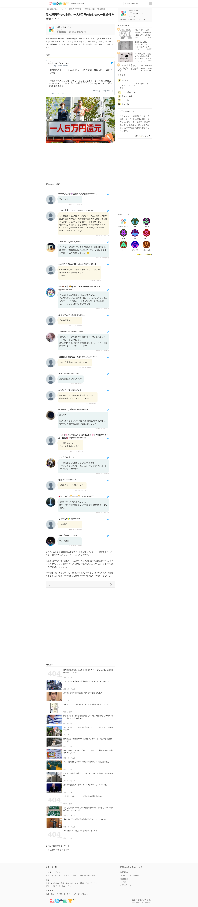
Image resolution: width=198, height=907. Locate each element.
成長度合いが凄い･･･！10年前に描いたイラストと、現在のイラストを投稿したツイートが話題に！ (143, 46)
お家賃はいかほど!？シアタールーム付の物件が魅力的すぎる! (85, 704)
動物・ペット (67, 746)
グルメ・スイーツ (69, 781)
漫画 (48, 883)
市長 (59, 850)
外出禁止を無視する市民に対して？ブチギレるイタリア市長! (85, 785)
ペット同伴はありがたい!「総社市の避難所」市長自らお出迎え (86, 762)
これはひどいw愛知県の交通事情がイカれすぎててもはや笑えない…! (88, 681)
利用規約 (124, 872)
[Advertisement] (80, 164)
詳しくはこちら (141, 136)
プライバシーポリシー (129, 875)
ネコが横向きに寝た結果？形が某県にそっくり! (80, 831)
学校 (81, 875)
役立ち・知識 (67, 712)
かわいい (125, 80)
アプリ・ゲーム (140, 61)
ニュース (66, 700)
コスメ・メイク (126, 85)
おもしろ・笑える (69, 677)
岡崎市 (52, 850)
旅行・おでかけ (66, 883)
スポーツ (65, 875)
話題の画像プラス (64, 27)
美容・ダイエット (141, 84)
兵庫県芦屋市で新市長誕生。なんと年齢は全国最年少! (82, 693)
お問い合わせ (125, 885)
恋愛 (136, 37)
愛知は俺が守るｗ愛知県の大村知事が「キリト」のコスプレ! (85, 819)
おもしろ (125, 100)
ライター (124, 882)
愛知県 (66, 850)
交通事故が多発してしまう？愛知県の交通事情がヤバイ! (83, 796)
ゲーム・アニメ (96, 883)
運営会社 (124, 878)
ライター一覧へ (143, 254)
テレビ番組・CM (129, 92)
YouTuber (55, 883)
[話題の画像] (57, 3)
